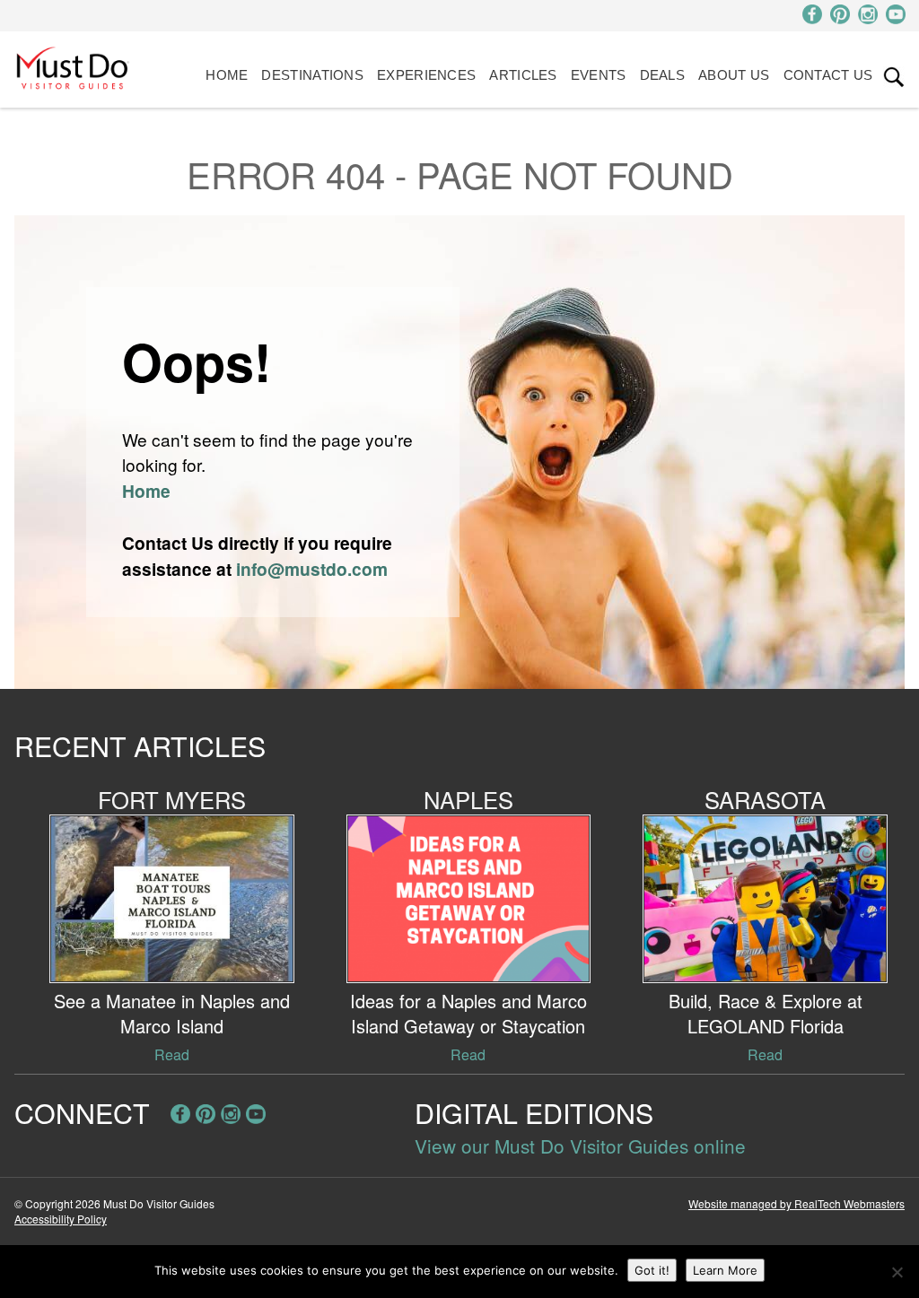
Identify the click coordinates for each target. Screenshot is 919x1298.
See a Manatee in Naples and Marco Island (172, 1013)
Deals (663, 75)
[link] (894, 77)
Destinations (312, 75)
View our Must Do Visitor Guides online (580, 1145)
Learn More (725, 1270)
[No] (897, 1272)
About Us (733, 75)
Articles (522, 75)
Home (227, 75)
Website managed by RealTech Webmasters (796, 1203)
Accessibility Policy (60, 1218)
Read (171, 1054)
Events (598, 75)
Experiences (426, 75)
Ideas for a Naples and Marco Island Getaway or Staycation (468, 1013)
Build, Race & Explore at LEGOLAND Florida (765, 1013)
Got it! (652, 1270)
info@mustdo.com (312, 568)
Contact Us (828, 75)
